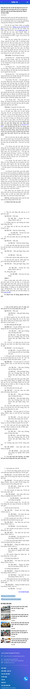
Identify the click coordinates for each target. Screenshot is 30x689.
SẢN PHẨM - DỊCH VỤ (6, 671)
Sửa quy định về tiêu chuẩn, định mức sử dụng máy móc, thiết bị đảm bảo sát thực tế (19, 616)
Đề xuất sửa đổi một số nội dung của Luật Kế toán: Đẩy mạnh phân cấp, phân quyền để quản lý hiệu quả (19, 640)
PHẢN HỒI (3, 682)
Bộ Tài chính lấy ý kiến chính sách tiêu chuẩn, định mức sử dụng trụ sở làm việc (20, 624)
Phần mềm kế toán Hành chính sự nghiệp (11, 599)
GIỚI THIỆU (3, 668)
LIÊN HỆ (3, 680)
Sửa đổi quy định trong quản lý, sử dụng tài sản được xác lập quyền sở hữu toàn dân (19, 632)
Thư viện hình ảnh (5, 685)
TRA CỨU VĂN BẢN (5, 674)
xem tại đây (7, 292)
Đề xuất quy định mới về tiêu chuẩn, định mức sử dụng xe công (19, 607)
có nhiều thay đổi (22, 30)
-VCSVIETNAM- (23, 592)
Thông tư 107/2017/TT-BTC (9, 596)
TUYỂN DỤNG (4, 677)
